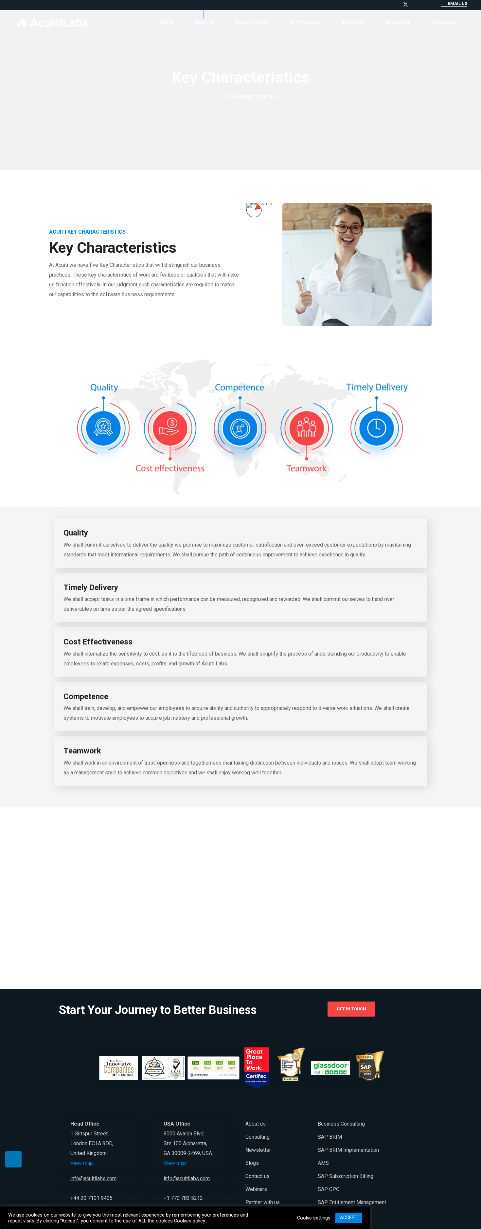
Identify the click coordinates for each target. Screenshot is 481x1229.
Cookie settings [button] (313, 1218)
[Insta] (422, 4)
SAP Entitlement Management (352, 1202)
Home (210, 96)
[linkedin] (389, 4)
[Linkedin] (13, 1159)
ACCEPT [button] (349, 1217)
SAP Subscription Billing (345, 1176)
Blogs (252, 1163)
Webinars (256, 1189)
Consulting (257, 1137)
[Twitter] (405, 4)
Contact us (257, 1176)
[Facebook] (413, 4)
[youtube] (397, 4)
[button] (454, 4)
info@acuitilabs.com (93, 1178)
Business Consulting (341, 1124)
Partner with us (262, 1202)
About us (255, 1124)
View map (81, 1163)
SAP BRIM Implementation (348, 1150)
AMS (323, 1163)
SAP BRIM (330, 1137)
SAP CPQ (329, 1189)
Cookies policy (189, 1221)
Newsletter (258, 1150)
